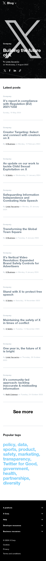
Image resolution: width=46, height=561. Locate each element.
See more (23, 411)
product (27, 449)
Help (5, 519)
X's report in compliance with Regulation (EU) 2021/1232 (20, 103)
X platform (7, 508)
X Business (10, 144)
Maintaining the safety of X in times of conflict (21, 321)
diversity (11, 483)
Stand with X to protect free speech (22, 293)
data (22, 444)
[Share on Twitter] (4, 71)
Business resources (11, 531)
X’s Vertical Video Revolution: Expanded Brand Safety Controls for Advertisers (21, 262)
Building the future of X (22, 52)
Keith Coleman (12, 394)
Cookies (6, 544)
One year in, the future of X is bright (22, 350)
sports (9, 449)
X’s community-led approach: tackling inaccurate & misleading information (20, 384)
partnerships (16, 478)
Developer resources (12, 525)
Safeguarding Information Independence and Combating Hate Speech (21, 197)
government (15, 468)
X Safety (9, 175)
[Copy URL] (19, 71)
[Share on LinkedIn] (14, 71)
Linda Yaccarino (12, 62)
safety (9, 454)
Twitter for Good (20, 463)
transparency (16, 459)
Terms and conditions (12, 553)
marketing (28, 454)
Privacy (6, 548)
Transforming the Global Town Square (20, 230)
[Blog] (15, 3)
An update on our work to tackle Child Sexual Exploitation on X (21, 166)
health (9, 473)
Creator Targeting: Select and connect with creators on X (21, 134)
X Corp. (6, 514)
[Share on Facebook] (9, 71)
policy (9, 444)
